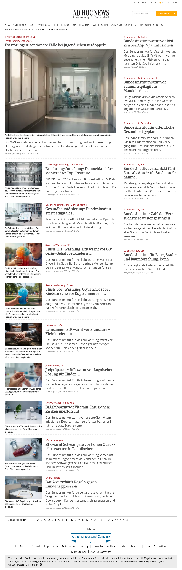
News (23, 546)
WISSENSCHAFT (101, 24)
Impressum (51, 546)
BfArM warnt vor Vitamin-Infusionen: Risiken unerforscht (78, 409)
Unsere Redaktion (155, 546)
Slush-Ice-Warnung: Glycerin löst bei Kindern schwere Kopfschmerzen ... (78, 292)
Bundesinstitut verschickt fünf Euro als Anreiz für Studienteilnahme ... (150, 173)
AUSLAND (116, 24)
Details (20, 564)
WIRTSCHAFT (45, 24)
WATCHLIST (172, 3)
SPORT (67, 24)
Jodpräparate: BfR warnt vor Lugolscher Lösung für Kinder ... (79, 372)
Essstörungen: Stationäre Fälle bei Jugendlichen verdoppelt (55, 45)
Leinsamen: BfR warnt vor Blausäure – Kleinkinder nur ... (78, 332)
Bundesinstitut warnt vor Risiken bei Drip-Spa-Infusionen (149, 43)
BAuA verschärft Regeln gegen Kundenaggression (71, 484)
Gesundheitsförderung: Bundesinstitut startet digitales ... (78, 211)
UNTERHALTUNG (82, 24)
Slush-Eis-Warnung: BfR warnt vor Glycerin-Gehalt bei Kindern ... (80, 251)
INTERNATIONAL (142, 24)
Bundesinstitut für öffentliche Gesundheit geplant (149, 130)
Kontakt (35, 546)
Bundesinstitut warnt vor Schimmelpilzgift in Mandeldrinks (145, 87)
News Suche (164, 13)
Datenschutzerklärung (75, 546)
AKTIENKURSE (20, 24)
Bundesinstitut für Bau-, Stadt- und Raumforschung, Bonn (150, 257)
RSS (162, 3)
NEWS (8, 24)
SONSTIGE (158, 24)
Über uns (134, 546)
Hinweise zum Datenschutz (109, 546)
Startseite (34, 29)
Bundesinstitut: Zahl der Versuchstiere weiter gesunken (149, 216)
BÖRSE (33, 24)
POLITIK (58, 24)
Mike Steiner (78, 551)
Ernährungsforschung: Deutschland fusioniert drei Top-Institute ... (79, 171)
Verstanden (32, 564)
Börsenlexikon (17, 520)
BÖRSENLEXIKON (149, 3)
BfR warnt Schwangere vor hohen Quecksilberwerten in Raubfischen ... (81, 447)
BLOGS (136, 3)
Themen (45, 29)
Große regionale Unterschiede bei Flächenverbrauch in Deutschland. (149, 267)
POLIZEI (128, 24)
